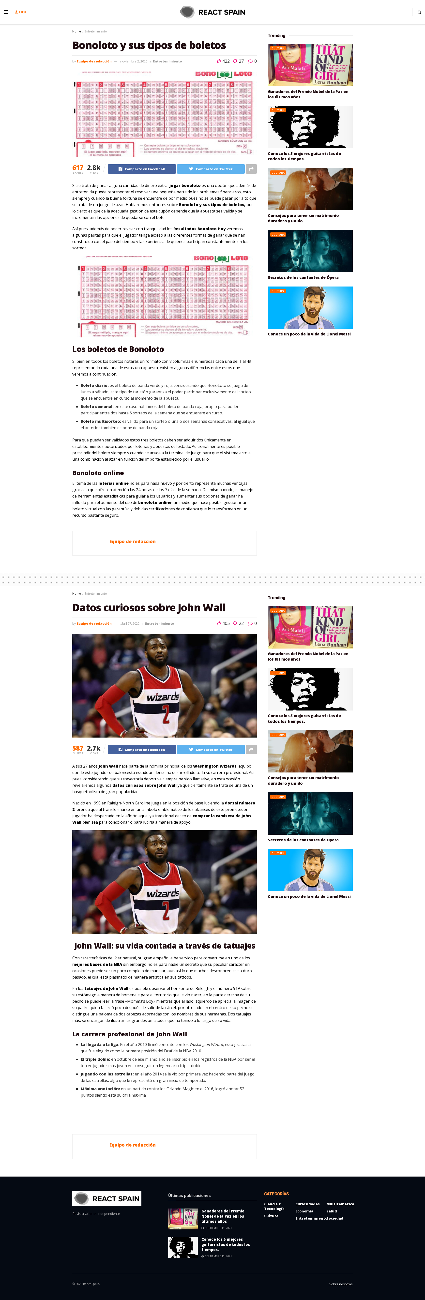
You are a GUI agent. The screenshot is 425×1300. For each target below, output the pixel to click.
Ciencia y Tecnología (274, 1206)
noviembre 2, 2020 (133, 61)
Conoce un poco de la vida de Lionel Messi (309, 334)
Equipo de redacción (94, 61)
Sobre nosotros (341, 1284)
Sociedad (334, 1218)
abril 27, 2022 (129, 623)
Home (76, 31)
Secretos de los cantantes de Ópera (303, 277)
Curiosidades (307, 1204)
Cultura (278, 48)
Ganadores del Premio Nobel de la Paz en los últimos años (222, 1216)
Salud (331, 1211)
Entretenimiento (96, 31)
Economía (304, 1211)
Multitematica (340, 1204)
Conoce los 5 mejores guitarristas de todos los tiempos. (304, 156)
